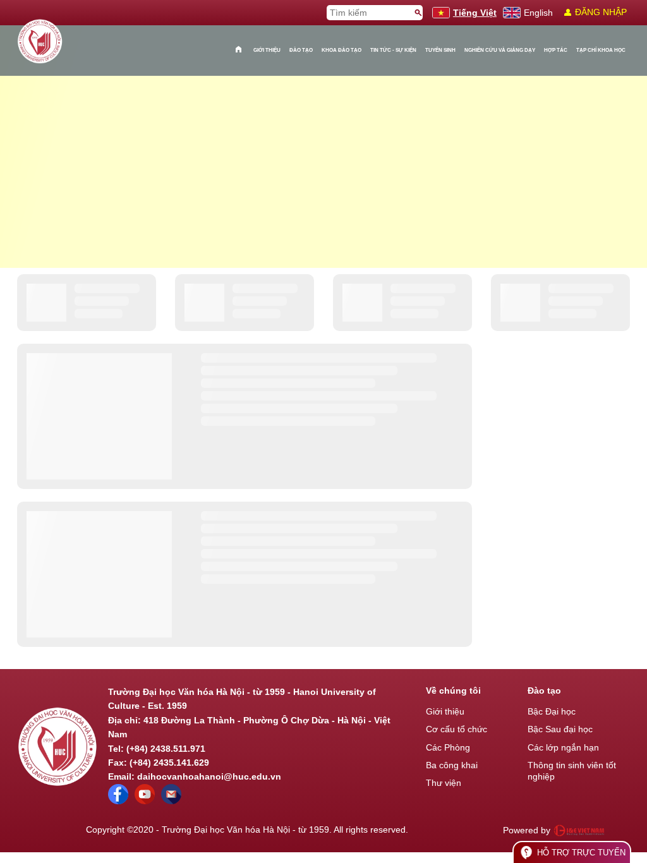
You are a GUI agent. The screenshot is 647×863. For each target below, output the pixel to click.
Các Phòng (448, 747)
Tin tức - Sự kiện (393, 50)
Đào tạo (301, 50)
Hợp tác (555, 50)
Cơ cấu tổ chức (456, 729)
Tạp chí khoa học (601, 50)
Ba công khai (452, 765)
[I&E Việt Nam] (578, 830)
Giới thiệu (267, 50)
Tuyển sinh (440, 50)
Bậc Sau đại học (560, 729)
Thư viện (443, 783)
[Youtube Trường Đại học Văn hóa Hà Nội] (145, 801)
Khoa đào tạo (341, 50)
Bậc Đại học (552, 711)
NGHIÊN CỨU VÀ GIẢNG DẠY (499, 50)
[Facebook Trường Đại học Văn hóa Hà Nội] (118, 801)
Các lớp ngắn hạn (563, 747)
